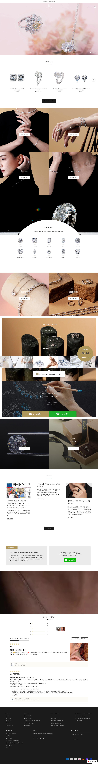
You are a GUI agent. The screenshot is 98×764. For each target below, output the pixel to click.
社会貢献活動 (27, 725)
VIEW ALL (49, 528)
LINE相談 (64, 414)
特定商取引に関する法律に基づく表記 (14, 743)
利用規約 (8, 736)
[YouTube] (43, 738)
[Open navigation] (3, 6)
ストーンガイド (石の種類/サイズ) (82, 718)
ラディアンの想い (28, 716)
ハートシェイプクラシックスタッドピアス (81, 88)
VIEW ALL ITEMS (49, 101)
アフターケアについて (80, 716)
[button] (39, 623)
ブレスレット (9, 720)
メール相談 (37, 414)
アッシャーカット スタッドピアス (17, 88)
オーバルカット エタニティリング (59, 88)
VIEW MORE (24, 448)
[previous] (4, 79)
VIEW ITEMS (24, 134)
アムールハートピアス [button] (20, 665)
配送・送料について (55, 718)
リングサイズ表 (78, 720)
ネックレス (8, 718)
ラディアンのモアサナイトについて (32, 720)
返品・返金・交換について (57, 720)
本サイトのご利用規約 (11, 733)
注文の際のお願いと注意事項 (57, 725)
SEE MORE (46, 348)
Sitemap (7, 747)
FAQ (52, 716)
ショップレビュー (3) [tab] (24, 638)
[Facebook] (33, 738)
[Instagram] (37, 738)
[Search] (91, 6)
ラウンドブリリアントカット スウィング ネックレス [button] (27, 700)
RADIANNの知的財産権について (13, 740)
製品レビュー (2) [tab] (14, 638)
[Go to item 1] (58, 629)
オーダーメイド (9, 725)
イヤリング (8, 723)
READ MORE (10, 518)
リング (7, 716)
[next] (93, 79)
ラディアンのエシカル (29, 723)
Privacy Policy (9, 738)
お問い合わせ (9, 745)
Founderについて (28, 718)
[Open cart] (95, 7)
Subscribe (76, 738)
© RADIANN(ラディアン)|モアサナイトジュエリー (16, 759)
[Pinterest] (40, 738)
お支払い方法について (56, 723)
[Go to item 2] (63, 629)
